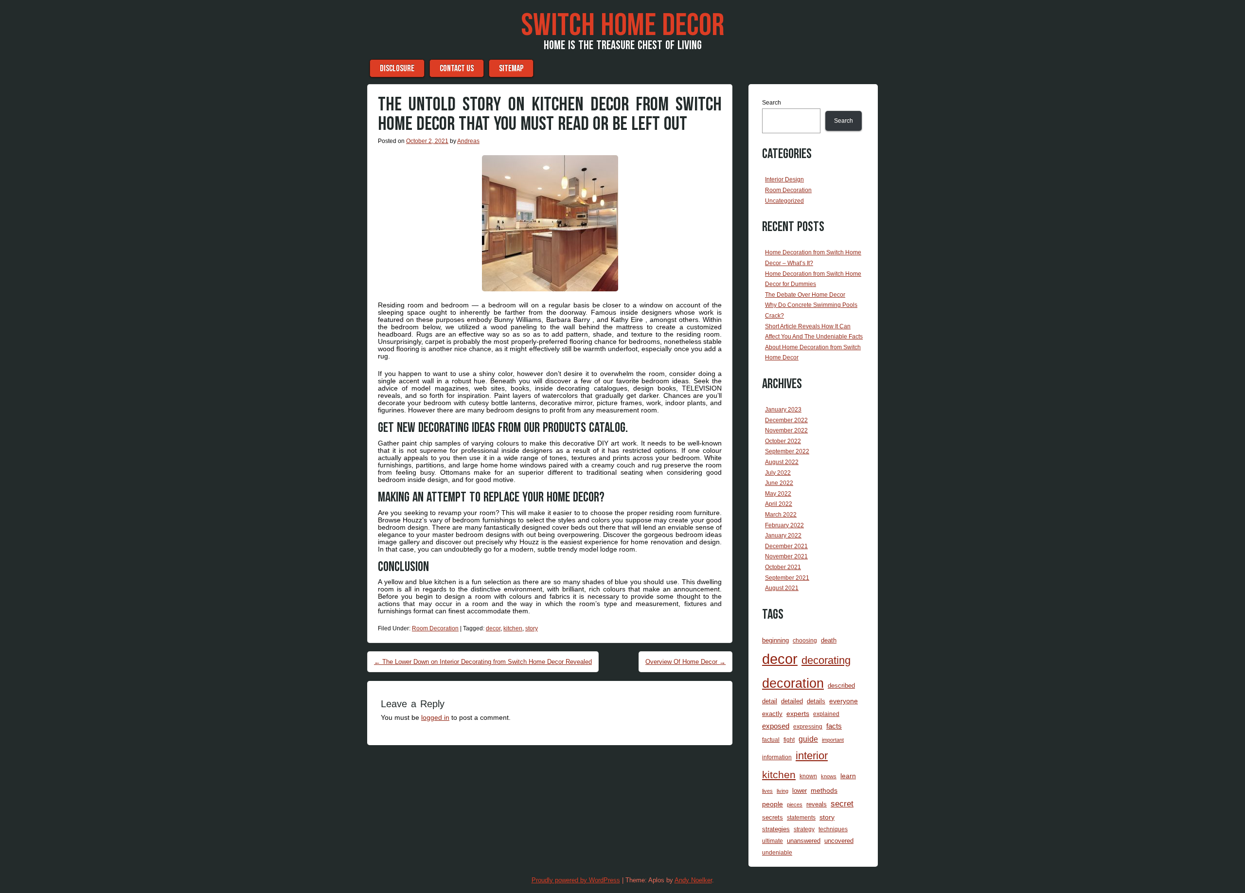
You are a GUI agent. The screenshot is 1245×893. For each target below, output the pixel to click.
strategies (776, 829)
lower (799, 790)
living (782, 791)
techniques (833, 829)
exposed (775, 726)
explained (826, 714)
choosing (805, 640)
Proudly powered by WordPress (576, 880)
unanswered (803, 840)
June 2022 (779, 483)
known (808, 776)
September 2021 (787, 577)
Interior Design (784, 179)
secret (842, 803)
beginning (775, 640)
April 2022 (778, 503)
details (816, 701)
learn (848, 776)
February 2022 (784, 525)
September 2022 (787, 451)
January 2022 (783, 535)
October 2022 (783, 441)
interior (812, 756)
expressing (807, 726)
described (841, 685)
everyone (843, 701)
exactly (772, 713)
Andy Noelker (693, 880)
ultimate (772, 841)
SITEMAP (511, 68)
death (828, 640)
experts (797, 713)
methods (824, 790)
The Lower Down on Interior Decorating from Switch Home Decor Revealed (483, 661)
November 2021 (786, 556)
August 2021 (782, 588)
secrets (772, 817)
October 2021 (783, 567)
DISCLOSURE (397, 68)
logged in (435, 717)
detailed (792, 701)
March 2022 (781, 514)
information (777, 757)
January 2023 (783, 409)
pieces (794, 804)
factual (771, 739)
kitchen (512, 628)
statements (801, 817)
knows (828, 776)
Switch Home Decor (622, 26)
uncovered (839, 840)
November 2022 (786, 430)
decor (493, 628)
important (833, 740)
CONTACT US (457, 68)
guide (808, 739)
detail (769, 701)
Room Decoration (435, 628)
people (772, 804)
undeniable (777, 852)
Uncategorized (784, 200)
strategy (804, 829)
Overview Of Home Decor (685, 661)
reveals (816, 804)
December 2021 (786, 546)
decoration (793, 683)
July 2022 (778, 472)
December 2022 (786, 420)
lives (767, 791)
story (531, 628)
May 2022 (778, 493)
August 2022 (782, 462)
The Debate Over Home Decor (805, 294)
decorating (826, 660)
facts (834, 726)
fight (789, 739)
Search (771, 102)
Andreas (468, 141)
